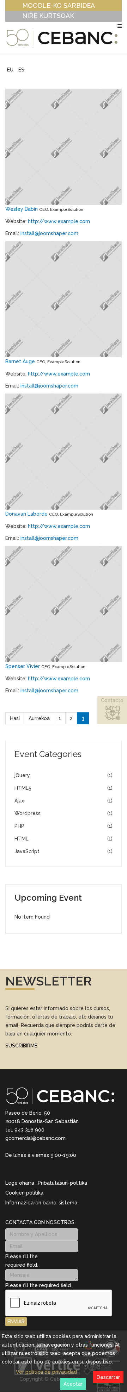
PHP (63, 826)
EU (10, 70)
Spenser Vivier (23, 666)
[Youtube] (45, 1168)
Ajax (63, 801)
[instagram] (17, 1168)
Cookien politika (24, 1193)
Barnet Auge (20, 361)
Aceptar (73, 1384)
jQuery (63, 775)
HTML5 (63, 788)
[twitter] (26, 1168)
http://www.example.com (59, 221)
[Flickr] (54, 1168)
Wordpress (63, 813)
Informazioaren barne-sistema (41, 1202)
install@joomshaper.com (49, 233)
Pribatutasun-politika (62, 1183)
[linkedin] (8, 1168)
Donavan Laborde (27, 514)
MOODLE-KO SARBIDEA (58, 5)
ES (21, 70)
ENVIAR (16, 1321)
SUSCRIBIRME (21, 1045)
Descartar (108, 1377)
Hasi (15, 718)
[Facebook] (35, 1168)
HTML (63, 839)
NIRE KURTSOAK (48, 15)
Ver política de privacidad (46, 1372)
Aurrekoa (39, 718)
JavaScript (63, 851)
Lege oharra (19, 1183)
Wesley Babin (22, 209)
